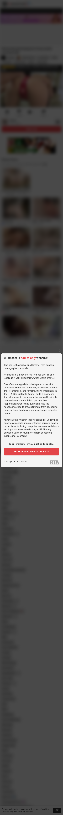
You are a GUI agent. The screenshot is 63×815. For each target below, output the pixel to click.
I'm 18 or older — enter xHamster (31, 451)
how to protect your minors (15, 461)
